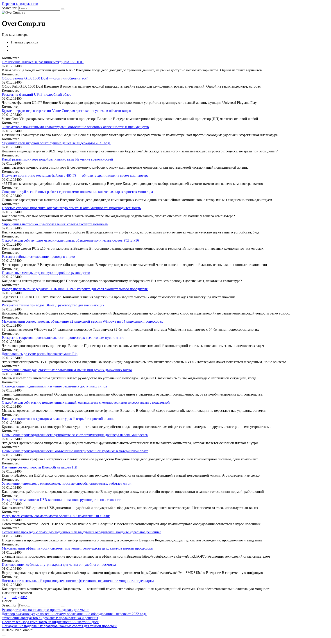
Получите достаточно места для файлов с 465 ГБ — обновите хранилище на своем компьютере (75, 175)
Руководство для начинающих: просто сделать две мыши (45, 610)
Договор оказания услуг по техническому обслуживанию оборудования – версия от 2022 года (74, 614)
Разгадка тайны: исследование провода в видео (38, 256)
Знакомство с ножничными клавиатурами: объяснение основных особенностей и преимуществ (75, 127)
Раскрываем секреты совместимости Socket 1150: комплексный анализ (56, 516)
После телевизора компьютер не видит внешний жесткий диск (50, 622)
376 (14, 597)
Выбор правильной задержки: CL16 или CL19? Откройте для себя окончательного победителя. (75, 289)
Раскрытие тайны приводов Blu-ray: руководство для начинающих (53, 305)
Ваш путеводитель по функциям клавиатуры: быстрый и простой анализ (58, 419)
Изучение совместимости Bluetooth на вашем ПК (39, 467)
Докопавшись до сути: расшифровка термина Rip (39, 354)
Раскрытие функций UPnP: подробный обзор (36, 94)
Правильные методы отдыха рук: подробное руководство (46, 273)
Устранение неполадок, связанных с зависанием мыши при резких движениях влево (67, 370)
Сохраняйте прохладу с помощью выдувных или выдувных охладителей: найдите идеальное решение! (81, 532)
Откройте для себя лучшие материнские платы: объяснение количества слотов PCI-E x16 (70, 240)
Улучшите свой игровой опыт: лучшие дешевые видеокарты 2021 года (56, 143)
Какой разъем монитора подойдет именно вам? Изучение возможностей (57, 159)
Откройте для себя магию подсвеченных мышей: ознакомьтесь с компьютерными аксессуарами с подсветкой (86, 402)
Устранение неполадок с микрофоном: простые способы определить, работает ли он (66, 483)
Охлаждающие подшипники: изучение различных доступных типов (54, 386)
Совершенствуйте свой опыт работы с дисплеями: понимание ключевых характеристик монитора (77, 192)
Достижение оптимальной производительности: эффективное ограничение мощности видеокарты (78, 581)
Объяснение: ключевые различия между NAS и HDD (43, 62)
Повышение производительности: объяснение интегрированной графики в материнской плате (75, 451)
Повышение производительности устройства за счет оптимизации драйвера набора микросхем (75, 435)
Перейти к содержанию (20, 4)
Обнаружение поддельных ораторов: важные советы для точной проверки (59, 626)
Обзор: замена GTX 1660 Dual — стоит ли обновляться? (45, 78)
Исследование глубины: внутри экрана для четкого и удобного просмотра (59, 564)
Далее (22, 597)
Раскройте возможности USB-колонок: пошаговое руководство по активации (61, 500)
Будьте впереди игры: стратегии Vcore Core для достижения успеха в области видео (66, 111)
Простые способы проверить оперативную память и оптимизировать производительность (71, 208)
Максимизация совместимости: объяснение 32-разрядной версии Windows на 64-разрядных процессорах (82, 321)
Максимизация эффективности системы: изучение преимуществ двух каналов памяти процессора (77, 548)
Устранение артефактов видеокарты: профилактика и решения (50, 618)
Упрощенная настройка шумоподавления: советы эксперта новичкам (55, 224)
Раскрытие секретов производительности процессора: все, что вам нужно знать (63, 337)
